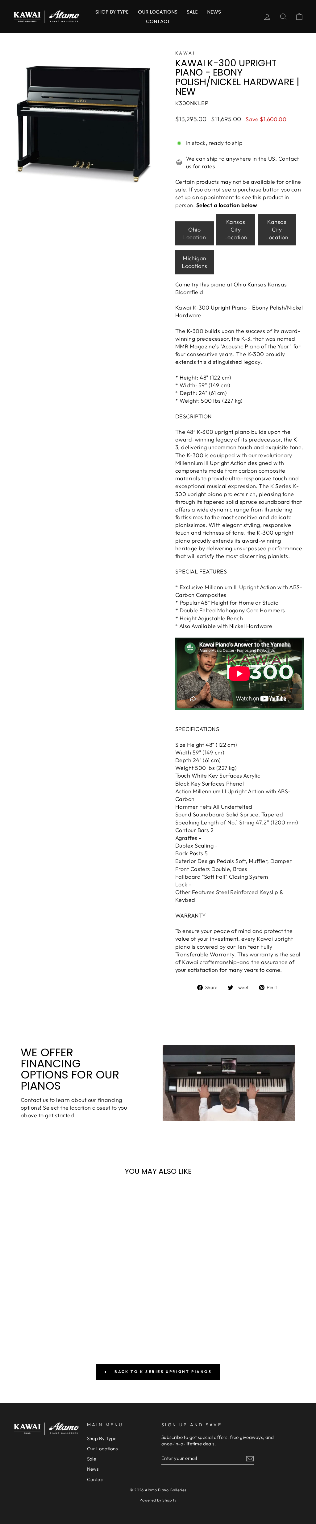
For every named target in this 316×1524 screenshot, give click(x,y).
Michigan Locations (194, 262)
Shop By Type (112, 11)
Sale (192, 11)
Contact (158, 21)
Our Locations (157, 11)
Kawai (185, 53)
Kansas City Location (235, 229)
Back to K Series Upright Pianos (162, 1371)
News (214, 11)
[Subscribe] (250, 1458)
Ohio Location (194, 233)
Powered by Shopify (157, 1499)
